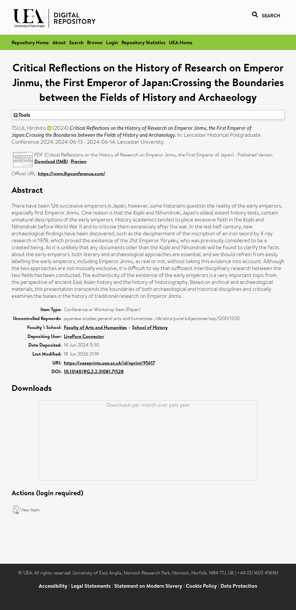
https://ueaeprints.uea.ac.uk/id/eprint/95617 (109, 363)
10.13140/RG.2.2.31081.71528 (94, 371)
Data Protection (239, 585)
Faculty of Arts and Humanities (95, 327)
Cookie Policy (201, 585)
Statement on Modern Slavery (148, 585)
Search (76, 42)
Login (112, 42)
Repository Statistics (143, 42)
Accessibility (53, 585)
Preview (78, 161)
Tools (24, 115)
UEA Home (181, 42)
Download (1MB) (51, 161)
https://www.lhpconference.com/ (71, 173)
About (59, 42)
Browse (95, 42)
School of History (150, 327)
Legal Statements (90, 585)
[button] (15, 509)
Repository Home (30, 42)
